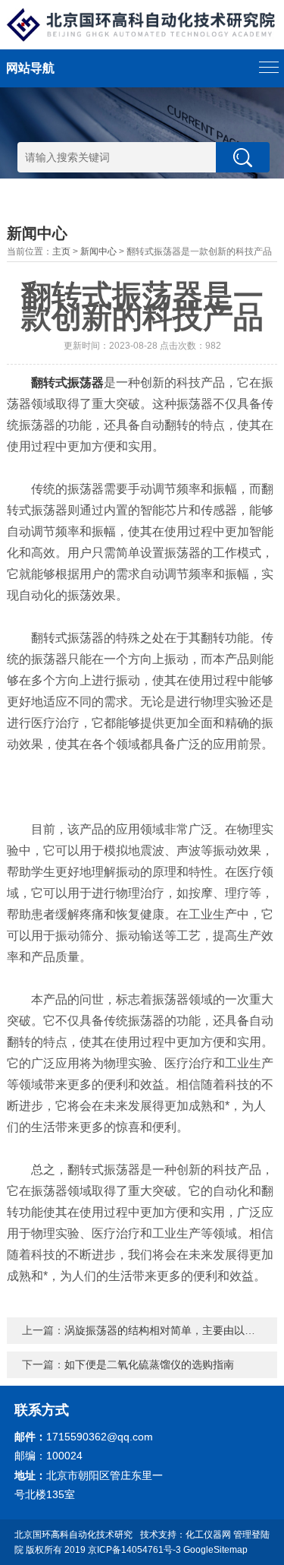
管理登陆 (251, 1534)
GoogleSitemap (215, 1549)
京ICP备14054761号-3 (134, 1549)
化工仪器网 (208, 1534)
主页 (61, 251)
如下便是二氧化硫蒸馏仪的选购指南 (149, 1364)
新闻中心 (98, 251)
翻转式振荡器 (67, 382)
